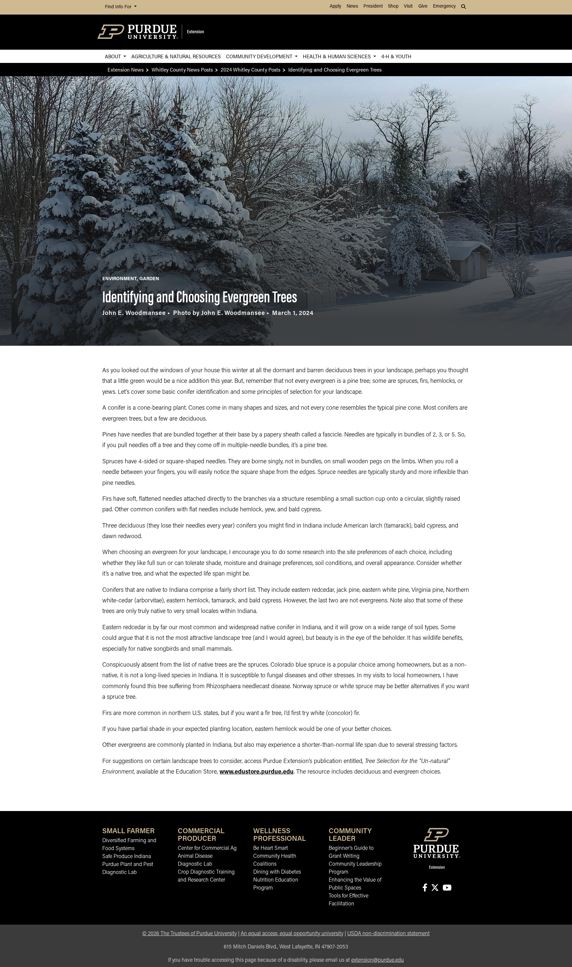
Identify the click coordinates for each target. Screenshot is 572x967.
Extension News (126, 69)
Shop (393, 6)
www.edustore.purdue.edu (256, 772)
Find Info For (119, 7)
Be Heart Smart (270, 848)
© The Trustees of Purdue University (189, 934)
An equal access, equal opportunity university (292, 934)
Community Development (260, 56)
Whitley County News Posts (182, 69)
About (113, 56)
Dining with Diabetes (277, 872)
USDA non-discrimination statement (388, 934)
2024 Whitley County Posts (250, 69)
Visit (408, 6)
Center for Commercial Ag (207, 848)
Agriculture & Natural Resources (176, 56)
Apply (335, 6)
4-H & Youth (396, 56)
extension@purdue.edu (377, 960)
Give (422, 6)
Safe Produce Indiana (126, 856)
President (373, 6)
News (352, 6)
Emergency (444, 6)
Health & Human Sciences (337, 56)
